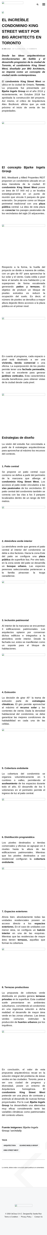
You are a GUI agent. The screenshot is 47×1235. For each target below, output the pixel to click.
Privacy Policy (26, 1217)
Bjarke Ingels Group (29, 1145)
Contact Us (38, 1217)
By (19, 49)
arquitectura (10, 1145)
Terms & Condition (11, 1217)
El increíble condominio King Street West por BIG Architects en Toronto (21, 31)
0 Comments (32, 49)
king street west (11, 1150)
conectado (20, 1167)
